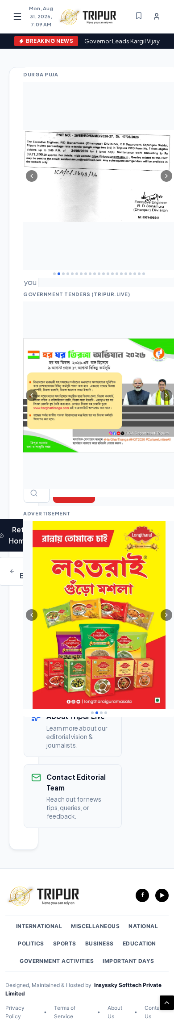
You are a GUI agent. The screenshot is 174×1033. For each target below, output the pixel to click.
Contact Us (155, 1012)
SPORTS (64, 943)
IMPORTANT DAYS (128, 961)
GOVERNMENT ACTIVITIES (57, 961)
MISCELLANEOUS (95, 926)
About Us (115, 1012)
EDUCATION (139, 943)
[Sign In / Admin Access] (156, 16)
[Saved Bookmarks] (138, 16)
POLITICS (31, 943)
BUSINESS (99, 943)
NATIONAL (143, 926)
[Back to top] (167, 1002)
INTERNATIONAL (39, 926)
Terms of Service (64, 1012)
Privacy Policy (15, 1012)
